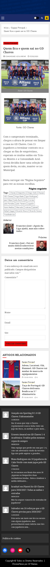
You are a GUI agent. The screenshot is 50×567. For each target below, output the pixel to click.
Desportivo (22, 193)
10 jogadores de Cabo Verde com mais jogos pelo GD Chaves (29, 462)
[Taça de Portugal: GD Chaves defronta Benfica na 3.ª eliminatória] (11, 389)
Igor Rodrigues (31, 196)
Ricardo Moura (22, 211)
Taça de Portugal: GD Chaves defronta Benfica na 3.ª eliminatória (33, 390)
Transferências (9, 214)
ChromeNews (18, 563)
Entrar (47, 18)
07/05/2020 (34, 57)
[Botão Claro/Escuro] (36, 18)
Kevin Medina (9, 207)
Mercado (19, 207)
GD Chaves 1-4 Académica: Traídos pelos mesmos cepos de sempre (28, 437)
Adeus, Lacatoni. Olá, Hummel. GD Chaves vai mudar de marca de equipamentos (34, 369)
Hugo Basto (19, 196)
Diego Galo (32, 193)
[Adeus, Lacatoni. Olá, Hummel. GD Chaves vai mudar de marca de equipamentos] (11, 369)
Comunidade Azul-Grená (15, 57)
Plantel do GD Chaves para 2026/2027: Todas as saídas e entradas (27, 490)
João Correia (29, 200)
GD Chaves (8, 196)
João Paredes (9, 203)
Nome (8, 312)
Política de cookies (12, 538)
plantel (35, 207)
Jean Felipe (8, 200)
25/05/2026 (28, 378)
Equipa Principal (10, 43)
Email (7, 322)
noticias (28, 207)
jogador (31, 203)
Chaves (12, 193)
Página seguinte (38, 188)
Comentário (11, 277)
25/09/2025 (28, 398)
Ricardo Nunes (35, 211)
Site (6, 332)
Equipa (41, 193)
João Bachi (18, 200)
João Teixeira (21, 203)
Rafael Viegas (9, 211)
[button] (2, 18)
